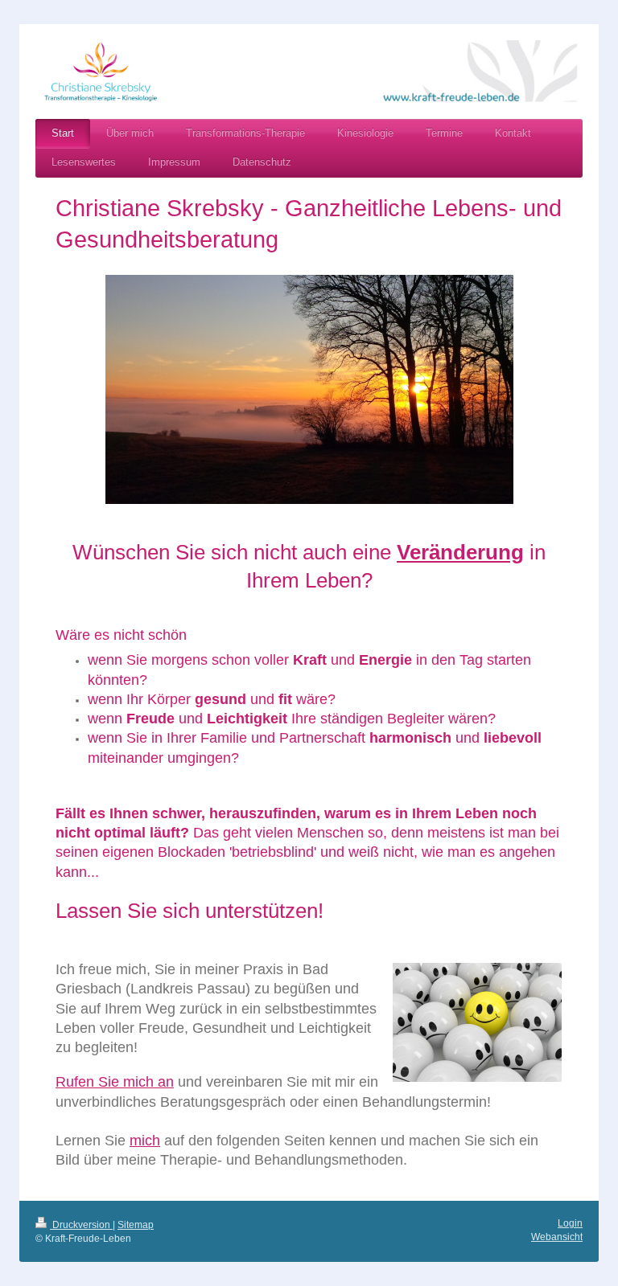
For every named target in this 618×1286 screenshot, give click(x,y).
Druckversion (81, 1225)
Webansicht (557, 1237)
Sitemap (135, 1225)
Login (570, 1223)
